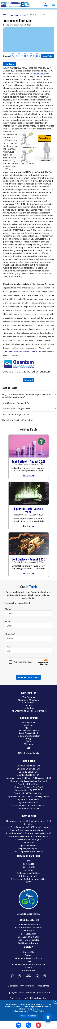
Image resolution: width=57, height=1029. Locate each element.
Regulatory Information (28, 736)
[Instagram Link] (45, 976)
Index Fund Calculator (28, 940)
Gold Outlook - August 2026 (15, 414)
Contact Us (28, 952)
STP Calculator (28, 933)
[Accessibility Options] (48, 1017)
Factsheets (28, 863)
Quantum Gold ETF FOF (28, 775)
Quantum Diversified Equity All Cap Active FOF (28, 778)
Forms (29, 860)
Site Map (28, 744)
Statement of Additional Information (28, 879)
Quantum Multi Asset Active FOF (28, 805)
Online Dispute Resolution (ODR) (28, 964)
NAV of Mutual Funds (28, 753)
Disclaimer (13, 985)
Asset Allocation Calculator (28, 927)
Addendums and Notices (28, 873)
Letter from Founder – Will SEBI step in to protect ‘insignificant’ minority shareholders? (28, 828)
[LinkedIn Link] (37, 976)
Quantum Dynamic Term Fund (28, 787)
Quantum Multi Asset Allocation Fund (28, 781)
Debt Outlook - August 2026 (15, 402)
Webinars (28, 725)
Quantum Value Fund (28, 771)
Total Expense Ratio (28, 876)
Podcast (28, 727)
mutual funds (39, 73)
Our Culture (28, 708)
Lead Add (47, 55)
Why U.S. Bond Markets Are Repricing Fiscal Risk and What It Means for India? (27, 395)
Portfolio (28, 870)
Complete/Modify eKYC (28, 848)
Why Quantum (28, 697)
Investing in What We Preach (28, 851)
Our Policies (29, 842)
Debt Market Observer (28, 730)
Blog (28, 738)
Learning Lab (28, 722)
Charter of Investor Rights (28, 839)
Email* (8, 621)
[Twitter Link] (20, 976)
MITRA (28, 967)
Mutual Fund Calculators (28, 924)
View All (28, 380)
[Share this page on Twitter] (25, 55)
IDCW (28, 882)
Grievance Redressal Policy (28, 958)
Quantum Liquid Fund (28, 799)
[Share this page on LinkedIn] (31, 55)
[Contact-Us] (28, 1025)
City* (7, 646)
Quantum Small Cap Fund (29, 768)
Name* (8, 608)
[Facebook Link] (12, 976)
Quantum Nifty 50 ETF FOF (28, 790)
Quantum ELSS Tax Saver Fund (28, 793)
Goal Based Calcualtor (28, 936)
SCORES (28, 961)
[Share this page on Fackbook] (18, 55)
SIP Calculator (28, 930)
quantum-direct (18, 15)
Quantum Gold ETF (28, 802)
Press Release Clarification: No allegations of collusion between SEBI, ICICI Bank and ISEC (28, 835)
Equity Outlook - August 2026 (16, 408)
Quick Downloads (28, 845)
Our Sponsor (28, 702)
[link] (16, 4)
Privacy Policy (38, 1011)
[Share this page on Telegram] (37, 55)
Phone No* (10, 634)
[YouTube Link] (28, 976)
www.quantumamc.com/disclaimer (21, 351)
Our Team (28, 705)
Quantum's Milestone (28, 700)
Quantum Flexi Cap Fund (28, 765)
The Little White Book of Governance (28, 710)
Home (5, 14)
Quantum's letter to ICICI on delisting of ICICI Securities (28, 822)
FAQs (28, 741)
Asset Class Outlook (28, 733)
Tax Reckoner (28, 867)
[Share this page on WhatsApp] (12, 55)
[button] (53, 4)
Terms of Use (43, 985)
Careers (28, 955)
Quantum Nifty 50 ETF (29, 808)
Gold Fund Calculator (28, 943)
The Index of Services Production (17, 420)
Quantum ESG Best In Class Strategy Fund (28, 796)
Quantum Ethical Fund (28, 784)
